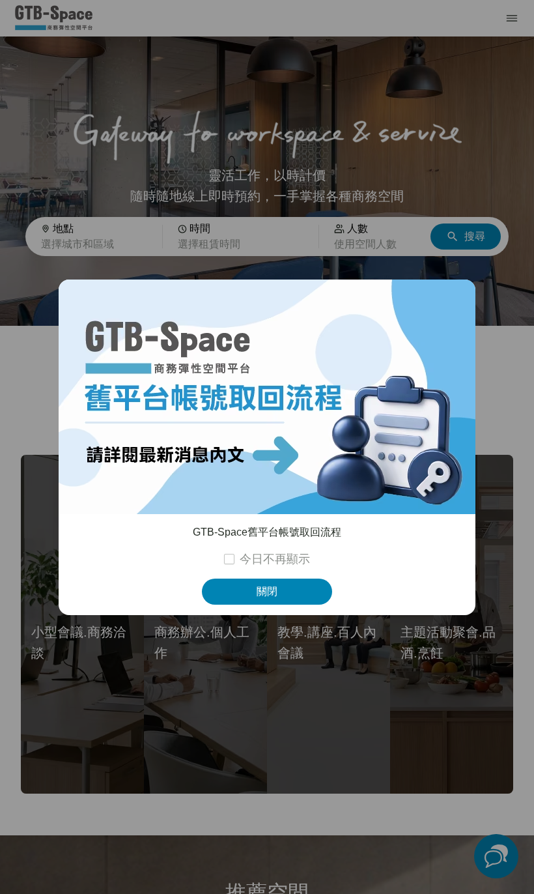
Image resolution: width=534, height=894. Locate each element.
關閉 (267, 591)
